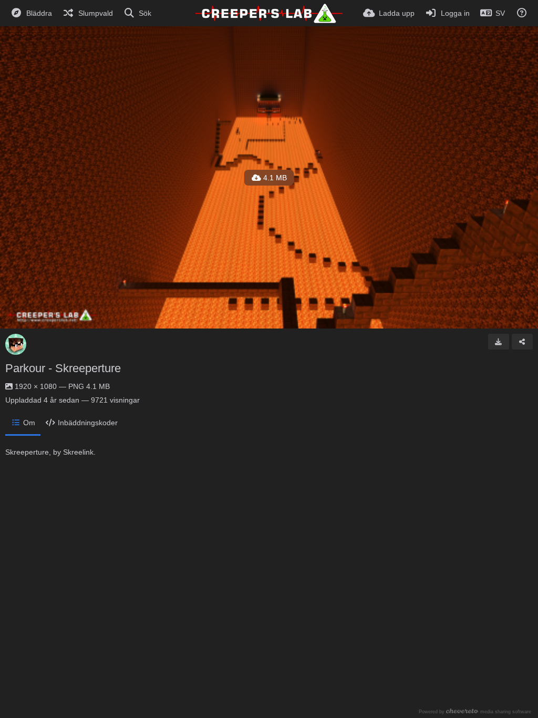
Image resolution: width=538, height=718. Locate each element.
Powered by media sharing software (475, 711)
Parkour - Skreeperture (63, 368)
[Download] (498, 342)
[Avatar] (15, 344)
